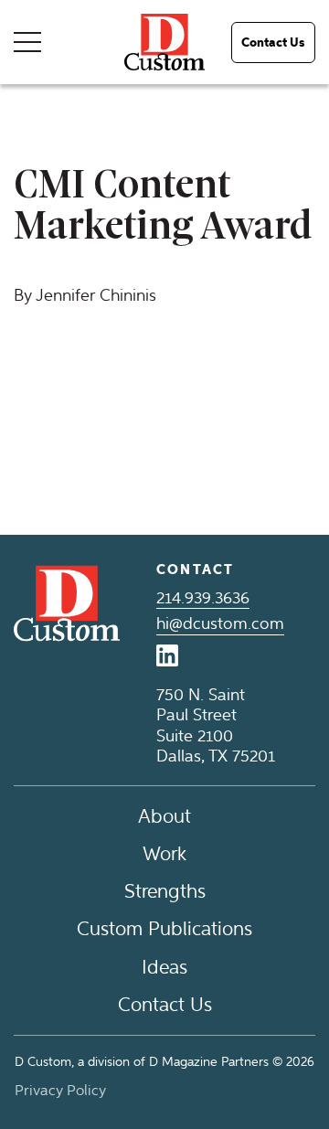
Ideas (164, 966)
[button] (273, 42)
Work (164, 853)
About (164, 815)
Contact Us (165, 1004)
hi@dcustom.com (220, 623)
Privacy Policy (60, 1090)
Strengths (165, 890)
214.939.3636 (202, 598)
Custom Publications (164, 928)
